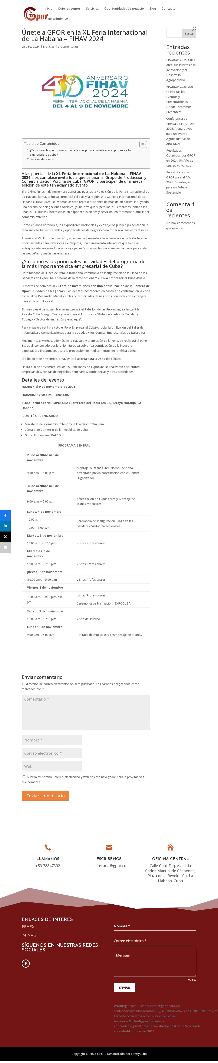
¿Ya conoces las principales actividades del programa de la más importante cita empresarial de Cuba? (80, 152)
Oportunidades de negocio (124, 8)
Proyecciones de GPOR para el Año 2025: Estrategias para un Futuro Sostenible (178, 182)
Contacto (169, 8)
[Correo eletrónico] (5, 547)
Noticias (48, 47)
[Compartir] (5, 515)
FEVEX (28, 927)
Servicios (92, 8)
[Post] (5, 537)
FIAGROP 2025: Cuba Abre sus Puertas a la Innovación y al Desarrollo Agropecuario (181, 70)
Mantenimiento (56, 18)
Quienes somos (69, 8)
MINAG (29, 936)
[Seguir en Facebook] (26, 964)
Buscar (189, 34)
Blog (152, 8)
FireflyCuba (139, 1054)
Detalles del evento (42, 159)
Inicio (48, 8)
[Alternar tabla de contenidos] (141, 144)
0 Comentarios (68, 47)
